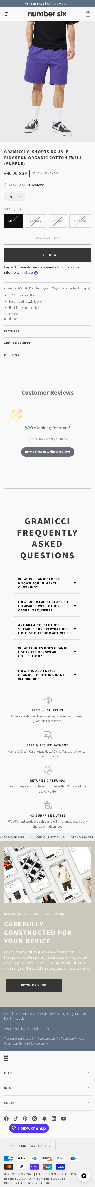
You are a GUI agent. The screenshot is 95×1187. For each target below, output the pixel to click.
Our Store (12, 355)
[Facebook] (6, 1118)
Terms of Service (29, 1043)
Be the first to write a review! (47, 451)
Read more (11, 319)
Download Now (34, 985)
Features (11, 331)
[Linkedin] (54, 1118)
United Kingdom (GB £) (27, 1146)
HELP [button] (8, 1073)
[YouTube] (63, 1118)
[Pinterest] (25, 1118)
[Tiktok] (16, 1118)
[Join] (87, 1028)
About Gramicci (17, 343)
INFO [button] (7, 1088)
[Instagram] (34, 1118)
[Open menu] (11, 14)
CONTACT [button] (11, 1103)
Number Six (16, 1174)
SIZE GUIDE (15, 197)
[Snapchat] (44, 1118)
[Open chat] (84, 1176)
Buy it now (47, 255)
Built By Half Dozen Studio (27, 1183)
